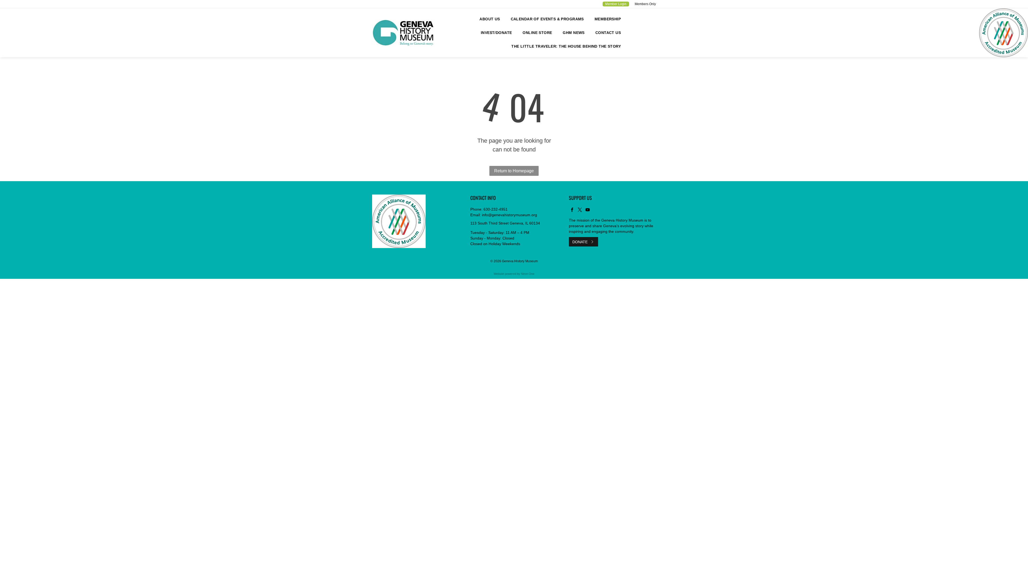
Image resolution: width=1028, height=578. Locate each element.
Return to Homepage (514, 171)
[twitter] (580, 210)
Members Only (645, 4)
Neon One (527, 273)
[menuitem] (489, 19)
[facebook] (572, 210)
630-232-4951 (495, 209)
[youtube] (587, 210)
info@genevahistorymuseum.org (509, 215)
